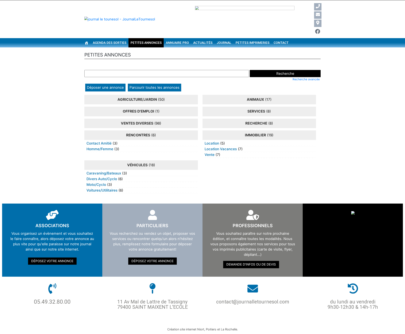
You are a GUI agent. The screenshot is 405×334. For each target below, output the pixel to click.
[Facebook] (317, 31)
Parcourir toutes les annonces (155, 87)
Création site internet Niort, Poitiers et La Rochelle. (202, 329)
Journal (224, 43)
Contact (281, 43)
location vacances (221, 149)
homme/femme (99, 149)
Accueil (139, 322)
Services (256, 111)
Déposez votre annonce (52, 261)
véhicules (137, 165)
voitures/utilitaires (101, 190)
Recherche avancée (306, 79)
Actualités (202, 43)
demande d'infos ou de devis (251, 264)
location (212, 143)
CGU (245, 322)
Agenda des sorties (109, 43)
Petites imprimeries (252, 43)
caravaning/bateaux (103, 173)
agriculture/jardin (137, 99)
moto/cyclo (96, 184)
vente (210, 155)
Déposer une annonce (105, 87)
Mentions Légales (220, 322)
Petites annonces (146, 43)
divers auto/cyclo (101, 179)
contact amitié (99, 143)
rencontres (138, 135)
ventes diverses (137, 123)
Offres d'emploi (138, 111)
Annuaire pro (177, 43)
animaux (255, 99)
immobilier (255, 135)
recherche (256, 123)
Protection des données (174, 322)
